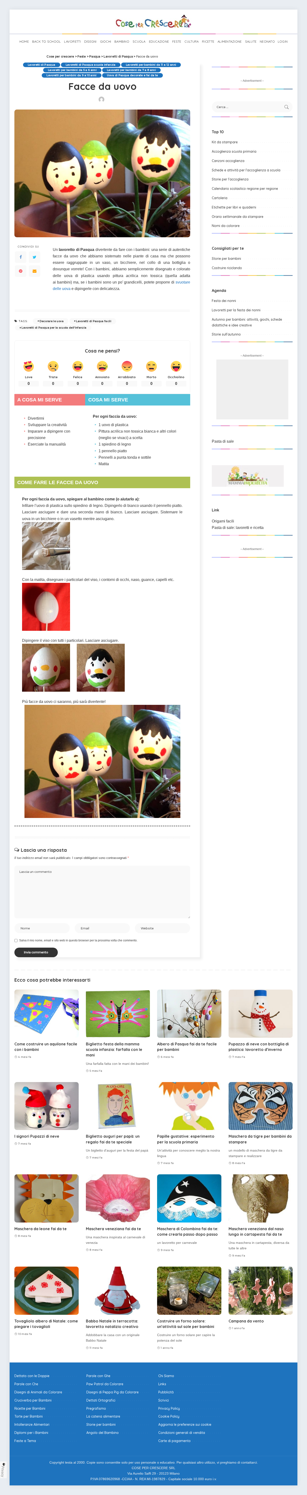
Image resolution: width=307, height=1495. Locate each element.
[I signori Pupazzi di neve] (46, 1106)
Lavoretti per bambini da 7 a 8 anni (131, 70)
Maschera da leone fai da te (40, 1228)
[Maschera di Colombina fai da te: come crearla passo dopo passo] (189, 1198)
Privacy (2, 1471)
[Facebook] (20, 257)
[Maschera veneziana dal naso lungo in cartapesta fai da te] (261, 1198)
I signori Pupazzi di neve (36, 1136)
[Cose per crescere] (153, 21)
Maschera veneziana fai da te (113, 1228)
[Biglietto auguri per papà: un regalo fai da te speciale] (118, 1106)
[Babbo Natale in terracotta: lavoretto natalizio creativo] (118, 1291)
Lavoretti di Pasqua (41, 64)
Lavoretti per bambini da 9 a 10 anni (71, 75)
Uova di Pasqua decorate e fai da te (132, 75)
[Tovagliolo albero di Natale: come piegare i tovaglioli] (46, 1291)
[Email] (34, 271)
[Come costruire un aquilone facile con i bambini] (46, 1014)
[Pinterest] (20, 271)
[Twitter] (34, 257)
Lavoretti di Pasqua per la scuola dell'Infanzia (54, 327)
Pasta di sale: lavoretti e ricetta (238, 528)
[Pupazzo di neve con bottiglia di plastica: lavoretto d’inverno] (261, 1014)
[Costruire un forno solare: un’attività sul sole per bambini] (189, 1291)
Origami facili (223, 521)
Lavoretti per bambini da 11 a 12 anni (151, 64)
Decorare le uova (52, 321)
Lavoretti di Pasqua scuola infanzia (91, 64)
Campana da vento (246, 1321)
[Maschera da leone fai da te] (46, 1198)
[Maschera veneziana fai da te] (118, 1198)
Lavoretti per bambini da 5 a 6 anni (72, 70)
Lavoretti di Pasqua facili (93, 321)
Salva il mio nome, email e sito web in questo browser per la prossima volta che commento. (78, 940)
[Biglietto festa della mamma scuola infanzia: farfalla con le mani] (118, 1014)
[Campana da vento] (261, 1291)
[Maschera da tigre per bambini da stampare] (261, 1106)
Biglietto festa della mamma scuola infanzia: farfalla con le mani (114, 1049)
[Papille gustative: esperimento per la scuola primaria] (189, 1106)
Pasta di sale (223, 441)
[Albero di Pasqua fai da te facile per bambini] (189, 1014)
